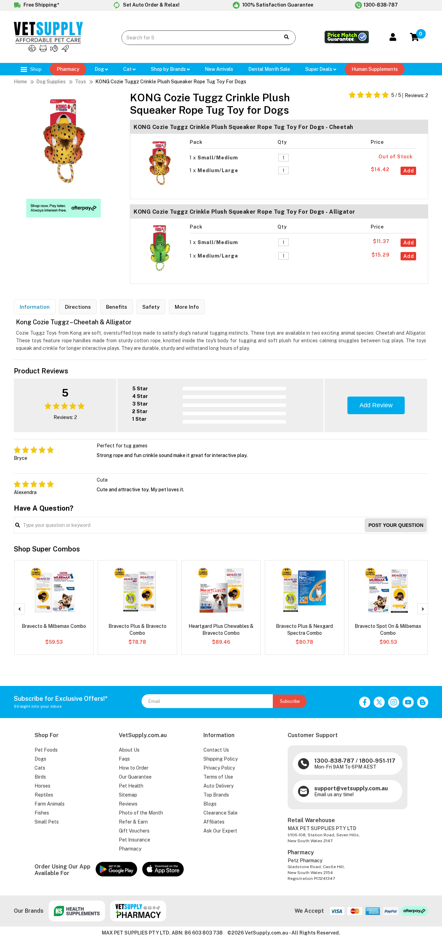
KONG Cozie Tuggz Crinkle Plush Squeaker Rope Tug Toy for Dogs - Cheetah (243, 127)
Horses (42, 786)
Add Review (376, 405)
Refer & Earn (133, 822)
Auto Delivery (218, 786)
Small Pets (47, 822)
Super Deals (319, 69)
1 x (214, 157)
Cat (128, 69)
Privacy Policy (219, 768)
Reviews (128, 804)
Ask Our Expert (220, 831)
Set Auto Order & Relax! (151, 5)
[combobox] (195, 38)
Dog (100, 69)
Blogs (210, 804)
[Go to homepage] (48, 50)
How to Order (133, 768)
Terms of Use (218, 777)
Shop (35, 69)
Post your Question (395, 525)
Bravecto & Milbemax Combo (54, 626)
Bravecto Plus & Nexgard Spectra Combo (304, 629)
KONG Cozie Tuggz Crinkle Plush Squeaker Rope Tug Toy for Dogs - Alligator (244, 211)
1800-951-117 (377, 760)
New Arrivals (219, 69)
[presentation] (19, 608)
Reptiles (44, 795)
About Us (129, 750)
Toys (80, 81)
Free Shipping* (40, 5)
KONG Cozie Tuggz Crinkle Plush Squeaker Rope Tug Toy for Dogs (170, 81)
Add (408, 171)
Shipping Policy (220, 759)
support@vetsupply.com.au (351, 788)
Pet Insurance (134, 840)
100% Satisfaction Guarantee (277, 5)
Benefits (116, 307)
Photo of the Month (141, 813)
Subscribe (290, 701)
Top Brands (216, 795)
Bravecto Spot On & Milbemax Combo (388, 629)
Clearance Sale (220, 813)
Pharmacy (68, 69)
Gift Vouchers (134, 831)
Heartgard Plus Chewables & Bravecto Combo (221, 629)
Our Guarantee (135, 777)
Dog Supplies (51, 81)
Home (20, 81)
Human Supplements (375, 69)
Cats (40, 768)
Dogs (40, 759)
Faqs (124, 759)
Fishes (42, 813)
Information (35, 307)
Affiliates (213, 822)
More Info (187, 307)
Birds (40, 777)
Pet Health (131, 786)
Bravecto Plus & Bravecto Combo (137, 629)
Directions (78, 307)
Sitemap (128, 795)
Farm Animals (50, 804)
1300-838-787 (381, 5)
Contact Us (216, 750)
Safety (151, 307)
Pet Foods (46, 750)
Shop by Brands (169, 69)
